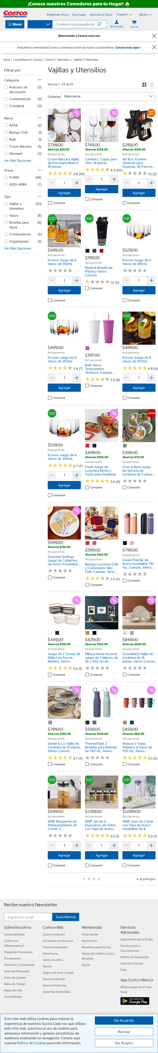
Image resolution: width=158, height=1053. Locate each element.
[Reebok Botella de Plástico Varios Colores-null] (87, 251)
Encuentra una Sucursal (58, 941)
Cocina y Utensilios (57, 59)
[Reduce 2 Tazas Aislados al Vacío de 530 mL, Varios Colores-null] (125, 722)
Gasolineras (50, 953)
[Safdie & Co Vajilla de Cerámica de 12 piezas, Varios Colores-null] (50, 722)
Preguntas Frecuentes (18, 952)
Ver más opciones (17, 160)
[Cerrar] (154, 36)
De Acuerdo (124, 1020)
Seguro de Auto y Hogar (58, 972)
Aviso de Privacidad (16, 971)
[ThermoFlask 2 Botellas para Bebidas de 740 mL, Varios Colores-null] (87, 722)
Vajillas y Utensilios (85, 59)
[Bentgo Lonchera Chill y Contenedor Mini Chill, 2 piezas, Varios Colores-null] (87, 543)
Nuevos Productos (55, 985)
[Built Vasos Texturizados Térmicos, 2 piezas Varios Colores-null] (87, 348)
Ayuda (86, 965)
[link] (64, 140)
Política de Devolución (134, 957)
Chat (123, 970)
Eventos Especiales (55, 947)
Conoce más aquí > (128, 47)
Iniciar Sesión (90, 934)
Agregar (64, 193)
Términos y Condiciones (19, 965)
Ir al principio (146, 879)
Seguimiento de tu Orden (136, 939)
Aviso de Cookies (15, 977)
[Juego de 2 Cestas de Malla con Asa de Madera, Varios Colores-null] (50, 633)
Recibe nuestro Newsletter (30, 904)
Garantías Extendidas (56, 992)
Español (122, 14)
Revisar (124, 1031)
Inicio (6, 59)
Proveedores (12, 958)
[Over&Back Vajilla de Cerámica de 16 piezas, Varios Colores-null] (125, 633)
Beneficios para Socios (96, 947)
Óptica (47, 966)
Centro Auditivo (53, 960)
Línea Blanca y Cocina (28, 59)
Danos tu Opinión (54, 979)
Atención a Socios (131, 963)
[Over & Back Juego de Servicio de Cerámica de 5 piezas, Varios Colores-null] (125, 445)
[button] (102, 24)
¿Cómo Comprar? (54, 934)
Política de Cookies (31, 1043)
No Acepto (124, 1043)
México (143, 14)
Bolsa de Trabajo (15, 984)
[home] (15, 14)
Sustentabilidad (14, 934)
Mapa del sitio (13, 990)
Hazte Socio (89, 941)
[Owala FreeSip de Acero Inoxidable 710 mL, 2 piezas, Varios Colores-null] (125, 543)
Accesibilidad (13, 997)
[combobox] (40, 24)
